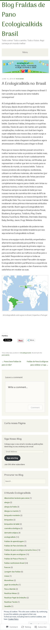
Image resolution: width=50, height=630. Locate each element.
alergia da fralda (10, 507)
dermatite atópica (11, 533)
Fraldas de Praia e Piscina (14, 559)
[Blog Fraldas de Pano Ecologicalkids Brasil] (25, 72)
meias (6, 576)
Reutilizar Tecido (10, 602)
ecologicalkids (10, 537)
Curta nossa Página (15, 423)
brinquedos (8, 520)
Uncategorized (25, 353)
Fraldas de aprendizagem (14, 541)
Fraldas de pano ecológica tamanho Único (20, 550)
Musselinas (8, 580)
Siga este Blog (12, 458)
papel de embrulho (11, 585)
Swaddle (7, 606)
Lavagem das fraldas (12, 572)
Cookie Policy (13, 619)
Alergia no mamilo (11, 511)
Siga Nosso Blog (13, 439)
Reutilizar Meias (10, 593)
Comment (35, 407)
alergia (7, 502)
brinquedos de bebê (11, 524)
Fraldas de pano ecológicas (15, 554)
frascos (7, 567)
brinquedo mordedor (12, 515)
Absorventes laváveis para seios (16, 498)
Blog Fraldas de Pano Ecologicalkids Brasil (23, 20)
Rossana (20, 79)
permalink (5, 355)
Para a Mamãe (9, 589)
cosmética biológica (12, 528)
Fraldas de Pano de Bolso (14, 546)
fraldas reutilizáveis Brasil (14, 563)
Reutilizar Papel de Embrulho (15, 598)
